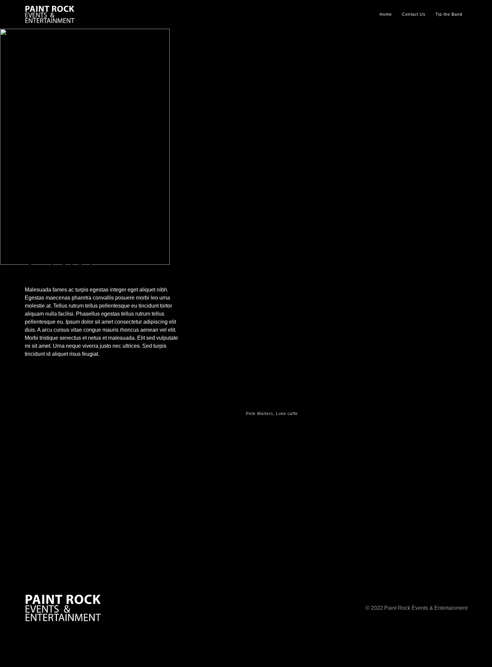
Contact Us (413, 14)
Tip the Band (449, 14)
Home (386, 14)
